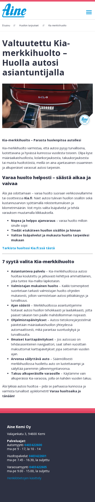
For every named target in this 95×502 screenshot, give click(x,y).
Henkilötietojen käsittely (24, 478)
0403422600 (33, 445)
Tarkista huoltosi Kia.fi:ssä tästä (28, 248)
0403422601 (37, 456)
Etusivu (6, 25)
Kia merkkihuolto (57, 25)
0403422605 (38, 467)
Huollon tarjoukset (29, 25)
